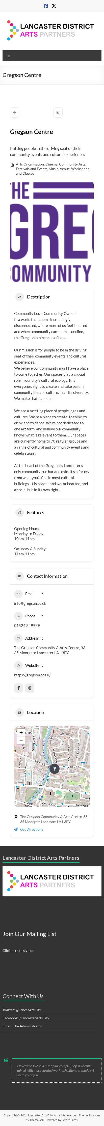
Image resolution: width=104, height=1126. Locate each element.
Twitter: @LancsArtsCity (22, 1010)
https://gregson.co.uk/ (32, 675)
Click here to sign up (18, 950)
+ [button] (21, 732)
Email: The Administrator (22, 1026)
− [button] (21, 740)
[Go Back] (14, 112)
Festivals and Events (31, 169)
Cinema (51, 164)
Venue (65, 169)
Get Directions (31, 829)
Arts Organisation (30, 164)
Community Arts (72, 164)
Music (53, 169)
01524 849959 (27, 625)
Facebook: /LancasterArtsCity (26, 1018)
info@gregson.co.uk (30, 603)
